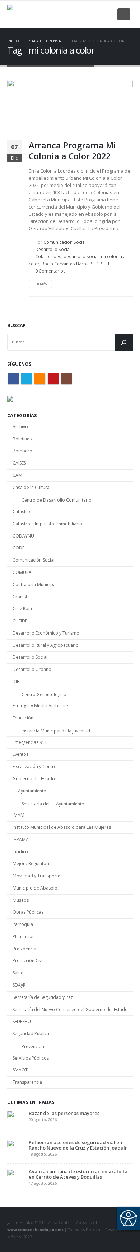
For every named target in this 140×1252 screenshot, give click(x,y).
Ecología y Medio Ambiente (40, 706)
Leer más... (40, 284)
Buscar (16, 325)
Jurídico (20, 852)
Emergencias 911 (30, 742)
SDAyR (19, 985)
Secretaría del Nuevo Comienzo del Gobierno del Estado (70, 1009)
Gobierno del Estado (34, 779)
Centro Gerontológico (44, 694)
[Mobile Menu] (123, 14)
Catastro (21, 511)
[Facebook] (60, 14)
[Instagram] (107, 14)
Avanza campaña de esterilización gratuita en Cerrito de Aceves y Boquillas (78, 1174)
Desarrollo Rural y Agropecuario (46, 645)
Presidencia (24, 949)
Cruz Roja (22, 609)
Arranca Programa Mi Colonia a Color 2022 (72, 151)
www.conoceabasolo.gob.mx (35, 1229)
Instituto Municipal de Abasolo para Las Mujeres (62, 827)
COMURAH (24, 572)
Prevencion (33, 1046)
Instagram (66, 378)
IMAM (18, 815)
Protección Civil (28, 961)
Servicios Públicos (31, 1058)
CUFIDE (20, 621)
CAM (17, 475)
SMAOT (20, 1070)
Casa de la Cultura (31, 487)
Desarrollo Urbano (32, 669)
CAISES (19, 463)
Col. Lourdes (48, 256)
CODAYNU (23, 536)
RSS (39, 378)
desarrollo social (81, 256)
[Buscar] (124, 342)
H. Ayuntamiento (29, 791)
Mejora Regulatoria (32, 863)
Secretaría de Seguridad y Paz (43, 997)
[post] (16, 1119)
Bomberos (23, 451)
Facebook (13, 378)
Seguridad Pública (31, 1034)
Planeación (24, 936)
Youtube (53, 378)
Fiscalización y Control (35, 766)
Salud (18, 973)
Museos (21, 900)
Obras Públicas (28, 912)
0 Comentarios (50, 271)
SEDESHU (100, 263)
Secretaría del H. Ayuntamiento (53, 804)
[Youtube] (95, 14)
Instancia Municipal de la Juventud (56, 731)
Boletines (22, 439)
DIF (16, 681)
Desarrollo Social (53, 249)
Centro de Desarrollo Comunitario (57, 500)
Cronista (21, 597)
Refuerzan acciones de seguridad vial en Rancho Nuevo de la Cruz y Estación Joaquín (78, 1145)
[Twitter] (72, 14)
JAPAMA (21, 839)
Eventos (20, 754)
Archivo (20, 427)
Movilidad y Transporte (36, 876)
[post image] (70, 104)
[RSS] (84, 14)
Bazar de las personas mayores (64, 1113)
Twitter (26, 378)
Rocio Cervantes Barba (65, 263)
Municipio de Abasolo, (36, 888)
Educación (23, 718)
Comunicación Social (64, 242)
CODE (18, 548)
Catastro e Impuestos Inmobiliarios (48, 524)
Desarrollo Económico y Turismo (46, 633)
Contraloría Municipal (35, 584)
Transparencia (27, 1082)
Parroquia (23, 924)
